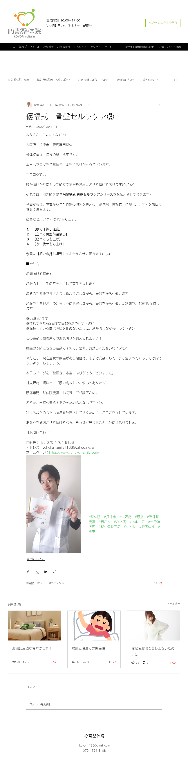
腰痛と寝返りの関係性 (88, 648)
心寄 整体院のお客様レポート (54, 79)
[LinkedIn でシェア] (46, 572)
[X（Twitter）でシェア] (37, 572)
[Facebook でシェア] (28, 572)
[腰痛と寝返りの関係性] (94, 625)
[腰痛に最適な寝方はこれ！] (34, 625)
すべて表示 (173, 603)
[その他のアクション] (160, 105)
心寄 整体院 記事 (18, 79)
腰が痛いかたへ (126, 79)
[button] (175, 79)
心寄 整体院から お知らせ (94, 79)
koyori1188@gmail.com (139, 47)
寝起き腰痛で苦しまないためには (152, 651)
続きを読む (149, 79)
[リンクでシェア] (55, 572)
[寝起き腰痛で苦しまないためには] (153, 625)
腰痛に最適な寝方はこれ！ (32, 648)
